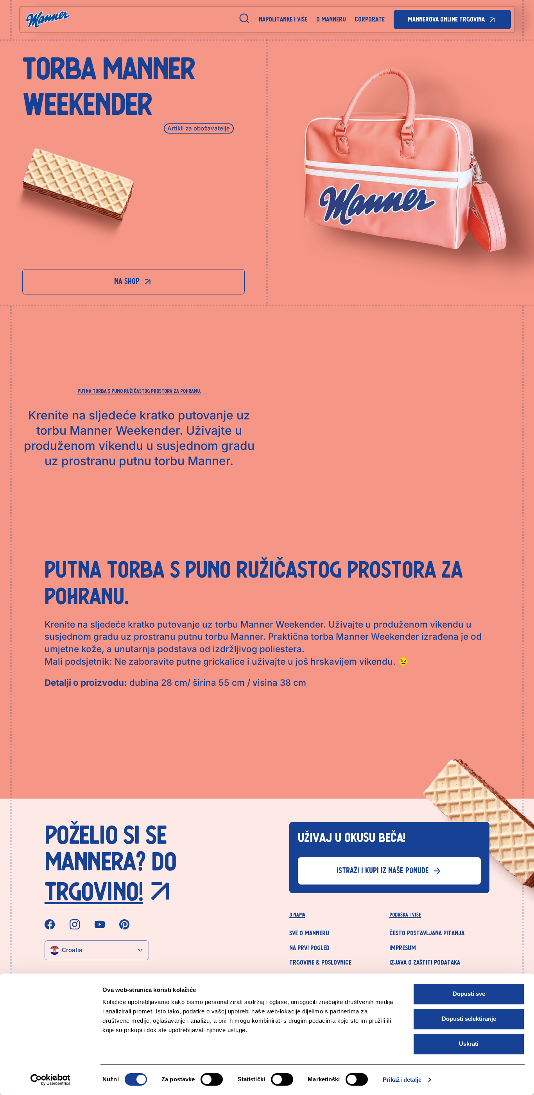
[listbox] (97, 950)
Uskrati (468, 1043)
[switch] (212, 1079)
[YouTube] (100, 924)
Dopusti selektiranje (469, 1018)
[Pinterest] (124, 924)
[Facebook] (50, 924)
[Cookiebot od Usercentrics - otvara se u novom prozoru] (50, 1080)
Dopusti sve (469, 993)
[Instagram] (75, 924)
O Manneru (331, 19)
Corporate (370, 19)
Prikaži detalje (402, 1079)
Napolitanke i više (283, 19)
